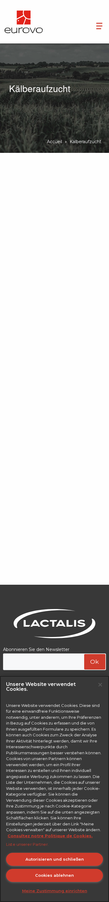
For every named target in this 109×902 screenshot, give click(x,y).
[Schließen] (100, 684)
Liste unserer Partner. (27, 844)
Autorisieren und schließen (54, 859)
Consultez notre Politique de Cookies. (50, 835)
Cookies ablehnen (54, 875)
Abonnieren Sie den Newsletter (36, 649)
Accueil (54, 141)
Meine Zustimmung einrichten (54, 890)
